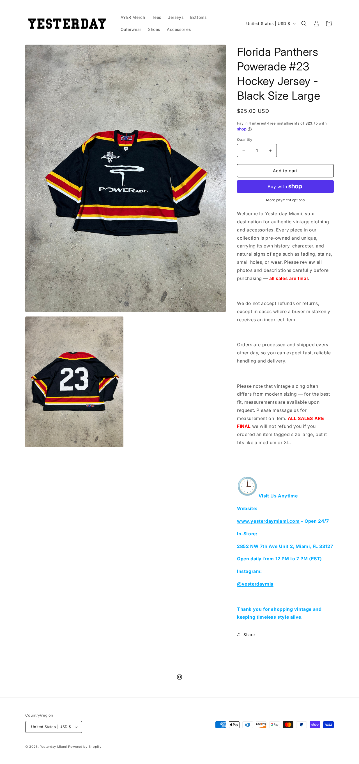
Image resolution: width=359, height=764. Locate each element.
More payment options (285, 200)
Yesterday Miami (53, 747)
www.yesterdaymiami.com (268, 521)
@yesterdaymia (255, 584)
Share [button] (249, 634)
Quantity (244, 139)
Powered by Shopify (85, 747)
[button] (304, 23)
